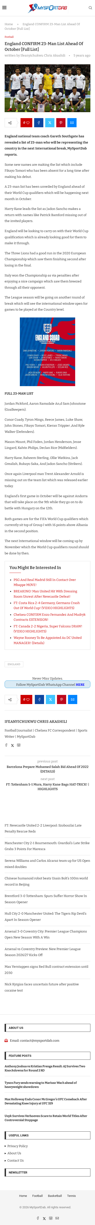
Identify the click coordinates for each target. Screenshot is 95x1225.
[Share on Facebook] (38, 122)
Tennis (71, 1196)
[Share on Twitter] (49, 122)
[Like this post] (28, 122)
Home (9, 24)
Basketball (55, 1196)
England (14, 664)
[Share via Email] (72, 122)
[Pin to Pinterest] (60, 122)
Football (37, 1196)
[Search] (90, 8)
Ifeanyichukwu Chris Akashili (36, 721)
